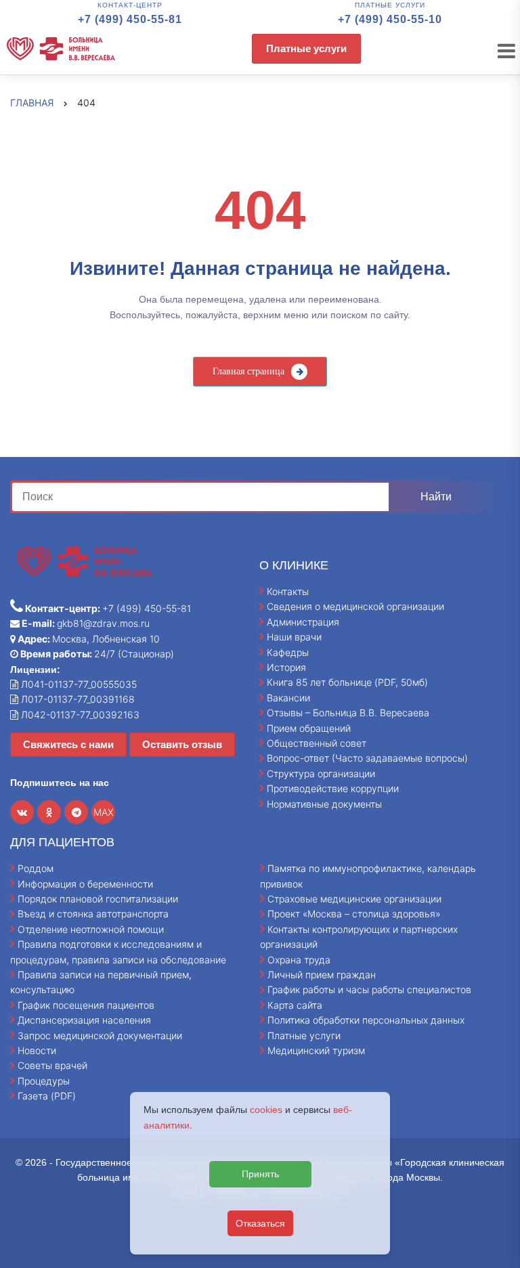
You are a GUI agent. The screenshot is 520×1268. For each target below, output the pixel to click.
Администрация (303, 622)
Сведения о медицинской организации (355, 606)
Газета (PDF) (47, 1095)
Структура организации (321, 773)
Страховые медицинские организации (354, 898)
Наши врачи (294, 636)
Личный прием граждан (321, 974)
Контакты (288, 591)
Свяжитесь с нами (68, 744)
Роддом (35, 868)
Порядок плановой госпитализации (98, 898)
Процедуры (44, 1081)
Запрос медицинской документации (100, 1035)
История (286, 667)
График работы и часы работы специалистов (369, 989)
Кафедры (288, 652)
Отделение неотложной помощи (91, 929)
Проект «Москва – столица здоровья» (354, 913)
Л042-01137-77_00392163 (78, 714)
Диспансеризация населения (84, 1020)
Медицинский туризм (316, 1050)
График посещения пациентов (86, 1005)
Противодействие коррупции (333, 788)
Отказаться (260, 1223)
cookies (266, 1109)
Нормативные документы (324, 804)
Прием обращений (309, 728)
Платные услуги (306, 48)
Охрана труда (298, 959)
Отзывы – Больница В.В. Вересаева (348, 712)
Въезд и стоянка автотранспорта (93, 913)
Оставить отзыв (182, 744)
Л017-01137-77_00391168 (76, 699)
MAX (103, 812)
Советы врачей (52, 1065)
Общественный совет (316, 743)
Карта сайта (294, 1005)
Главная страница (248, 371)
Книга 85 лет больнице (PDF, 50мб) (347, 682)
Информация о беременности (85, 884)
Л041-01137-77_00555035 (77, 684)
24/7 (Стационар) (96, 653)
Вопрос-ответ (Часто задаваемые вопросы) (367, 758)
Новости (37, 1050)
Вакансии (288, 697)
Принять (260, 1173)
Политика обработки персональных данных (365, 1020)
